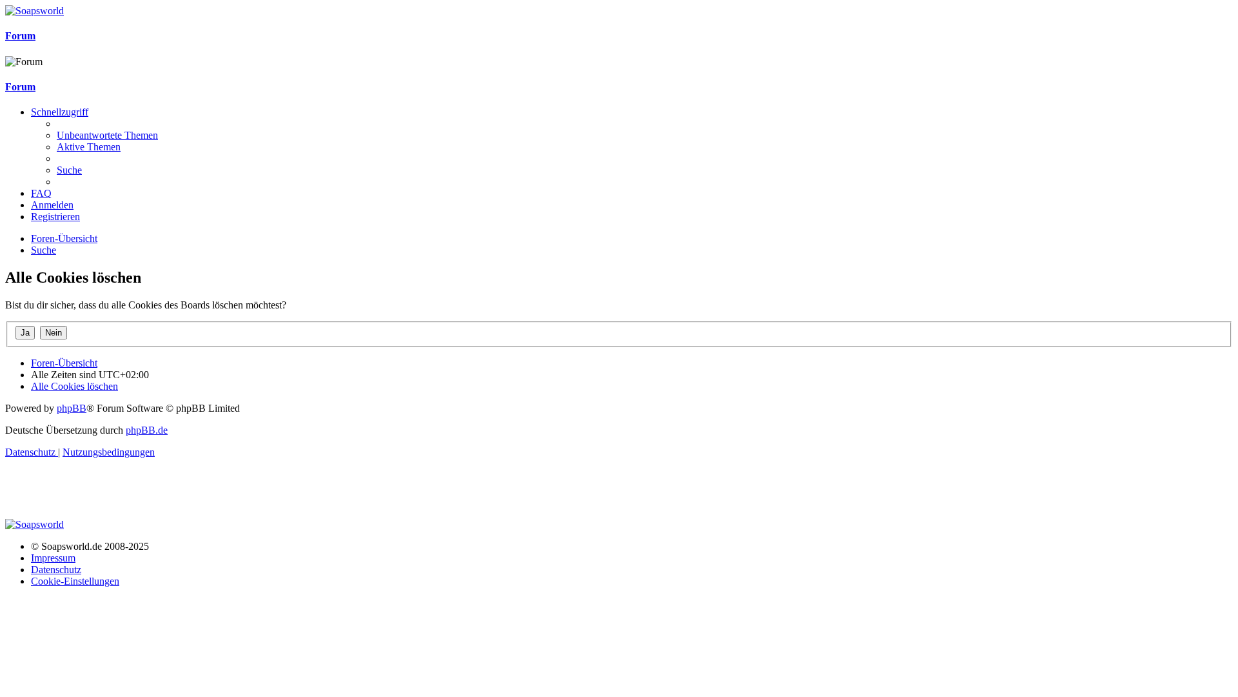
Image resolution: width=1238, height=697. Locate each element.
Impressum (53, 557)
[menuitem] (107, 135)
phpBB (71, 408)
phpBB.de (147, 430)
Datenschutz (56, 569)
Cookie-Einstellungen (75, 581)
